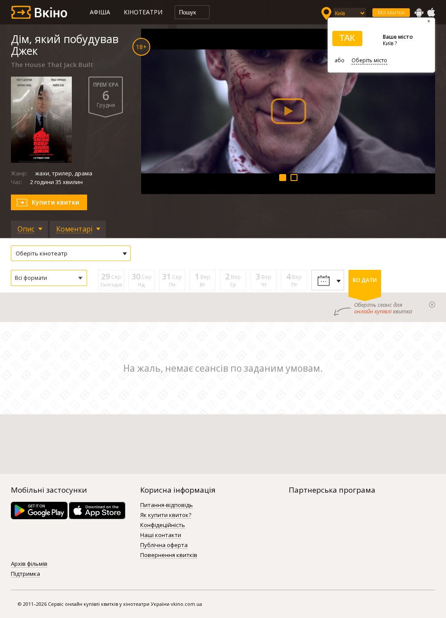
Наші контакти (160, 535)
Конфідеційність (162, 525)
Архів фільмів (29, 564)
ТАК (347, 38)
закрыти (432, 305)
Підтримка (25, 574)
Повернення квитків (168, 555)
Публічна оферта (164, 545)
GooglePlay (419, 12)
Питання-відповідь (166, 505)
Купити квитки (55, 202)
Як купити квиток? (165, 515)
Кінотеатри (143, 12)
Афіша (100, 12)
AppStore (430, 12)
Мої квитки (391, 12)
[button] (49, 278)
